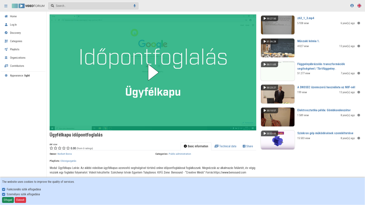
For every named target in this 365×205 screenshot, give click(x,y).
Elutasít (20, 199)
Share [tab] (249, 146)
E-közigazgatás (68, 160)
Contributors (17, 66)
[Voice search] (135, 6)
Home (13, 16)
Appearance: (20, 75)
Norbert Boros (65, 153)
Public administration (180, 153)
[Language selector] (359, 6)
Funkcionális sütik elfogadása (24, 189)
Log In (13, 24)
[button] (153, 72)
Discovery (15, 33)
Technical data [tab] (227, 146)
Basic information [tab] (197, 146)
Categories (16, 41)
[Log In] (352, 6)
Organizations (17, 57)
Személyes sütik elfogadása (23, 194)
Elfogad (8, 199)
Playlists (14, 49)
